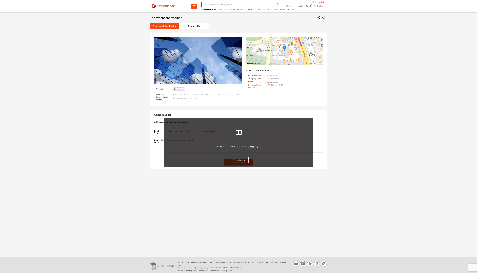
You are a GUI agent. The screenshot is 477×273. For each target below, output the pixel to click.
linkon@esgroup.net (198, 268)
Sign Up (302, 6)
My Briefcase (317, 6)
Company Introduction (165, 26)
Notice (180, 270)
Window (239, 9)
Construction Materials (227, 9)
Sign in (290, 6)
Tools (245, 9)
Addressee (159, 122)
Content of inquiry (159, 140)
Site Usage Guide (191, 270)
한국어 (314, 2)
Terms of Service (214, 270)
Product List (194, 26)
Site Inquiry (203, 270)
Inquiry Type (157, 132)
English (321, 2)
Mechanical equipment (285, 9)
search (278, 4)
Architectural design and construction (262, 9)
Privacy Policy (227, 270)
